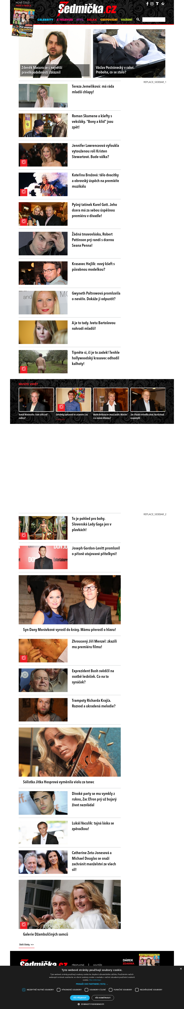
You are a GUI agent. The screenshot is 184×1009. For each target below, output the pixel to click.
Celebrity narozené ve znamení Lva (72, 415)
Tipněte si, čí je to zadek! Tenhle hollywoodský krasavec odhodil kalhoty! (96, 358)
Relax (92, 20)
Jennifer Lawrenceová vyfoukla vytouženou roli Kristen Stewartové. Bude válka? (95, 151)
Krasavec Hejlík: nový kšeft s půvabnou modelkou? (93, 267)
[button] (92, 984)
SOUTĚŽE (97, 965)
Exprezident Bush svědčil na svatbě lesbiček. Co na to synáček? (93, 676)
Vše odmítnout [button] (103, 997)
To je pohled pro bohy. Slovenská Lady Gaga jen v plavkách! (91, 524)
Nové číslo (23, 4)
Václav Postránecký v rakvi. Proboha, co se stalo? (115, 70)
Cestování (108, 20)
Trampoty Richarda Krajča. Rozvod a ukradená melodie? (93, 703)
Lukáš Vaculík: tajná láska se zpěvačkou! (93, 826)
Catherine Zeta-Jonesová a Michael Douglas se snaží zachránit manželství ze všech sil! (94, 861)
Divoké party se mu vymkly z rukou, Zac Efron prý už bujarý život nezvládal (94, 799)
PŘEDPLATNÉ (78, 965)
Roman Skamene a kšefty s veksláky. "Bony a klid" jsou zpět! (92, 121)
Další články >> (26, 945)
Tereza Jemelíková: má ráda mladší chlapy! (93, 89)
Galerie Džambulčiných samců (45, 935)
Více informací (95, 980)
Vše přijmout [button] (79, 997)
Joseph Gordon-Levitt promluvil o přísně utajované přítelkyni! (96, 551)
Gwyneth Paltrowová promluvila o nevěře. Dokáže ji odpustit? (96, 296)
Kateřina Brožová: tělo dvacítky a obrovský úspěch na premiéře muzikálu (95, 181)
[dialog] (92, 987)
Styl (80, 20)
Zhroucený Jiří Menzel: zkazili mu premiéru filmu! (94, 644)
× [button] (181, 969)
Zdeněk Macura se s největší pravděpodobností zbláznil (42, 70)
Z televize (65, 20)
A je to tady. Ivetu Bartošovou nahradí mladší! (93, 326)
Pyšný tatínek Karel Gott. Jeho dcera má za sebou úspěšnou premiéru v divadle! (94, 210)
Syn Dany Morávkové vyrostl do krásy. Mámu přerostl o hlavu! (69, 630)
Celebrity (45, 20)
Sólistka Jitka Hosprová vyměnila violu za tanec (58, 782)
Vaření (126, 20)
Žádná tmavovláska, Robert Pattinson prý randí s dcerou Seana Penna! (93, 240)
